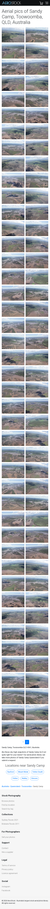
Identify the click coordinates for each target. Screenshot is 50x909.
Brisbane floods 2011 (10, 824)
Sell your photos (8, 837)
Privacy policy (7, 869)
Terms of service (8, 865)
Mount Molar (23, 772)
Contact (5, 848)
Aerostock (11, 2)
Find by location (8, 805)
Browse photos (8, 801)
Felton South (37, 772)
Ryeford (10, 772)
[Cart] (41, 3)
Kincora (34, 778)
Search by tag (7, 809)
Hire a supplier (7, 852)
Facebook (6, 890)
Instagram (6, 886)
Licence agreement (10, 873)
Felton (15, 778)
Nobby (24, 778)
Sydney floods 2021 (10, 820)
